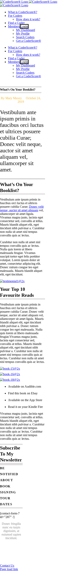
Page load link (9, 569)
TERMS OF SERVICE (16, 558)
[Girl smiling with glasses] (12, 281)
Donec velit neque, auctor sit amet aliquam (22, 208)
